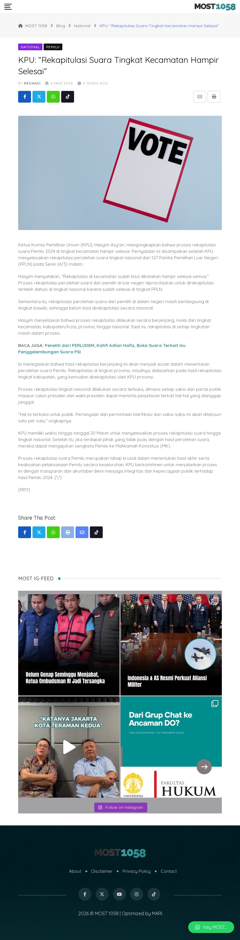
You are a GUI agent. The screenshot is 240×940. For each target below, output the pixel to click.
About (75, 871)
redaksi (32, 83)
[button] (211, 927)
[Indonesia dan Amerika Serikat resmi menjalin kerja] (171, 644)
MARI (157, 913)
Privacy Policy (137, 871)
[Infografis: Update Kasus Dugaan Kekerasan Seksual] (171, 747)
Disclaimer (102, 871)
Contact (169, 871)
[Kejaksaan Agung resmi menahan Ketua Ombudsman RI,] (68, 644)
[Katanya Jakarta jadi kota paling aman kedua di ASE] (68, 747)
